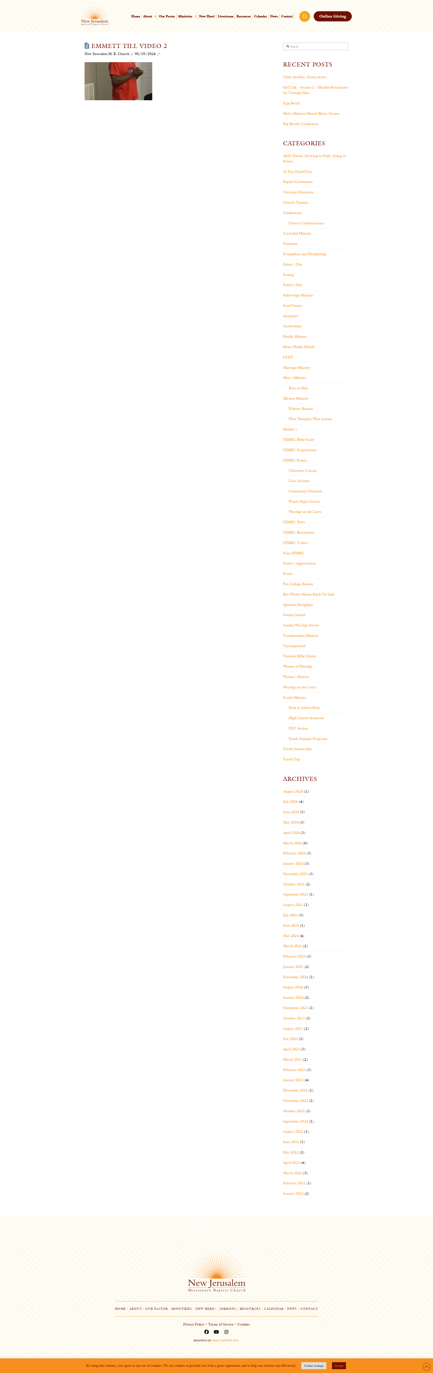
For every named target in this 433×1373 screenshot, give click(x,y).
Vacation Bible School (299, 656)
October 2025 (294, 884)
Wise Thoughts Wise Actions (310, 419)
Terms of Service (220, 1324)
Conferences (292, 213)
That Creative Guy (225, 1340)
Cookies (243, 1324)
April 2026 (291, 832)
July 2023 (290, 1039)
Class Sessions (299, 481)
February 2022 (294, 1183)
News (292, 1308)
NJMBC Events (295, 460)
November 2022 (295, 1100)
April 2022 (291, 1162)
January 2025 (293, 966)
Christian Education (298, 192)
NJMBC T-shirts (295, 543)
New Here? (206, 1308)
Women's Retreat (296, 677)
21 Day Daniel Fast (297, 171)
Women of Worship (297, 666)
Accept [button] (339, 1365)
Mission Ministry (296, 398)
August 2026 (293, 791)
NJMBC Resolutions (299, 532)
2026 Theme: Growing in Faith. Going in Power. (314, 158)
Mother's (290, 429)
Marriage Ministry (296, 367)
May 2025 (291, 936)
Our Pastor (156, 1308)
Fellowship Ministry (298, 295)
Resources (250, 1308)
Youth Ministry (294, 697)
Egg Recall (291, 103)
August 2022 (293, 1131)
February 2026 (294, 853)
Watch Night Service (304, 501)
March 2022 (292, 1173)
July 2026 (290, 801)
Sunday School (294, 615)
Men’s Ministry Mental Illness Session (311, 113)
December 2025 (295, 874)
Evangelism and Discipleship (304, 254)
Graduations (292, 326)
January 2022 (293, 1193)
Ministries (181, 1308)
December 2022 (295, 1090)
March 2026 (292, 843)
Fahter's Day (292, 264)
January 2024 (293, 997)
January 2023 (293, 1080)
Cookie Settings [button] (314, 1365)
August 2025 (293, 904)
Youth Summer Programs (308, 739)
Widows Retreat (301, 409)
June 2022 (291, 1142)
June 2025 (291, 925)
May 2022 (291, 1152)
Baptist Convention (298, 182)
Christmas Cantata (303, 470)
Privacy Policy (193, 1324)
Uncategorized (294, 646)
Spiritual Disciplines (298, 604)
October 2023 (294, 1018)
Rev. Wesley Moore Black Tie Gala (308, 594)
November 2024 (295, 977)
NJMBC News (294, 522)
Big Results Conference (301, 124)
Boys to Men (298, 388)
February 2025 (294, 956)
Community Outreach (305, 491)
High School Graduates (306, 718)
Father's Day (292, 285)
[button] (304, 16)
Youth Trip (291, 759)
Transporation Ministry (300, 635)
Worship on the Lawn (305, 511)
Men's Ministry (294, 377)
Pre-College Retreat (298, 584)
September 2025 (295, 894)
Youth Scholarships (297, 749)
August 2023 (293, 1028)
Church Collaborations (306, 223)
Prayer (288, 573)
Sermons (227, 1308)
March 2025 (292, 946)
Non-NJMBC (293, 553)
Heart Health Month (299, 347)
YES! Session (298, 728)
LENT (288, 357)
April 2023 (291, 1049)
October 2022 (294, 1111)
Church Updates (295, 202)
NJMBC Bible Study (298, 439)
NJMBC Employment (299, 450)
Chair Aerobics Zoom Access (305, 77)
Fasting (288, 275)
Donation (290, 243)
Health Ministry (295, 336)
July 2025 (290, 915)
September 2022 (295, 1121)
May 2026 (291, 822)
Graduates (290, 316)
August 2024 (293, 987)
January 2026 (293, 863)
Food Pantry (292, 305)
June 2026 (291, 812)
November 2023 (295, 1008)
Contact (309, 1308)
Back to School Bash (304, 707)
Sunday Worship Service (301, 625)
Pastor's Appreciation (299, 563)
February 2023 (294, 1070)
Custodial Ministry (297, 233)
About (135, 1308)
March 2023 (292, 1059)
